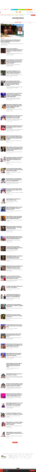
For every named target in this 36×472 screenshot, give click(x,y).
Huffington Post (11, 456)
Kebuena (29, 456)
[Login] (35, 12)
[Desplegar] (18, 468)
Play (18, 471)
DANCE (19, 9)
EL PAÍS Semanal (24, 456)
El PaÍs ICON (19, 457)
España (32, 12)
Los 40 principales (13, 455)
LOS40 (5, 9)
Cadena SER (23, 455)
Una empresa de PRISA (3, 456)
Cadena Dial (22, 456)
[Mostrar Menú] (1, 12)
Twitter (18, 446)
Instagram (13, 446)
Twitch (20, 446)
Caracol (30, 455)
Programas (2, 38)
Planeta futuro (27, 456)
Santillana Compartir (20, 455)
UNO (15, 456)
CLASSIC (12, 9)
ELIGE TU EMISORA (32, 470)
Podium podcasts (16, 457)
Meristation (28, 457)
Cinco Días (19, 456)
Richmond (9, 457)
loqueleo (25, 457)
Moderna (13, 457)
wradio (17, 456)
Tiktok (15, 446)
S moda (22, 457)
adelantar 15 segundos (20, 470)
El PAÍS (10, 455)
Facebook (19, 446)
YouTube (16, 446)
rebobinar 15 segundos (15, 470)
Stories (22, 446)
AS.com (26, 455)
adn (28, 455)
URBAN (26, 9)
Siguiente (14, 442)
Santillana (16, 455)
